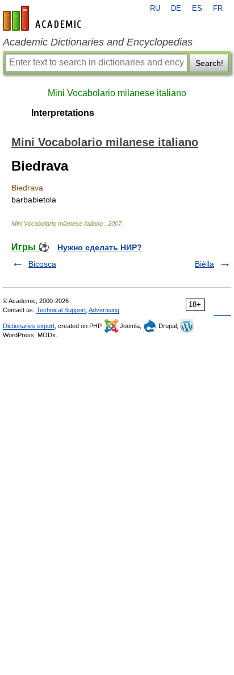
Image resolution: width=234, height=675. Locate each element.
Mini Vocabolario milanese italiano (117, 93)
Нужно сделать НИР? (99, 247)
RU (155, 9)
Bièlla (204, 263)
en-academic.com (44, 18)
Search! (209, 63)
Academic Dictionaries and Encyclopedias (98, 42)
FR (218, 9)
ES (197, 9)
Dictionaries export (29, 325)
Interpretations (62, 113)
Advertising (104, 310)
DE (176, 9)
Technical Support (61, 310)
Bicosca (42, 263)
